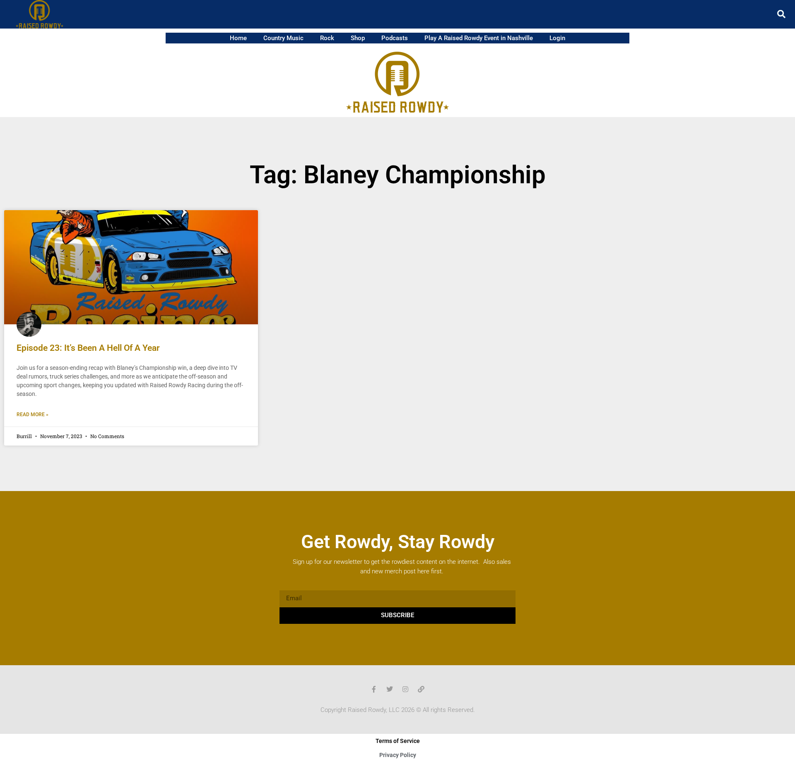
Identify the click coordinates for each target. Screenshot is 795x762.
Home (238, 38)
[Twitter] (389, 689)
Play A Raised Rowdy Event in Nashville (478, 38)
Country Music (283, 38)
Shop (358, 38)
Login (557, 38)
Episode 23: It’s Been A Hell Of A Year (88, 348)
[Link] (421, 689)
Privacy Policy (397, 755)
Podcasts (394, 38)
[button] (781, 14)
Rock (327, 38)
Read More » (32, 414)
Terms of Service (398, 741)
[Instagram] (405, 689)
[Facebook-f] (374, 689)
